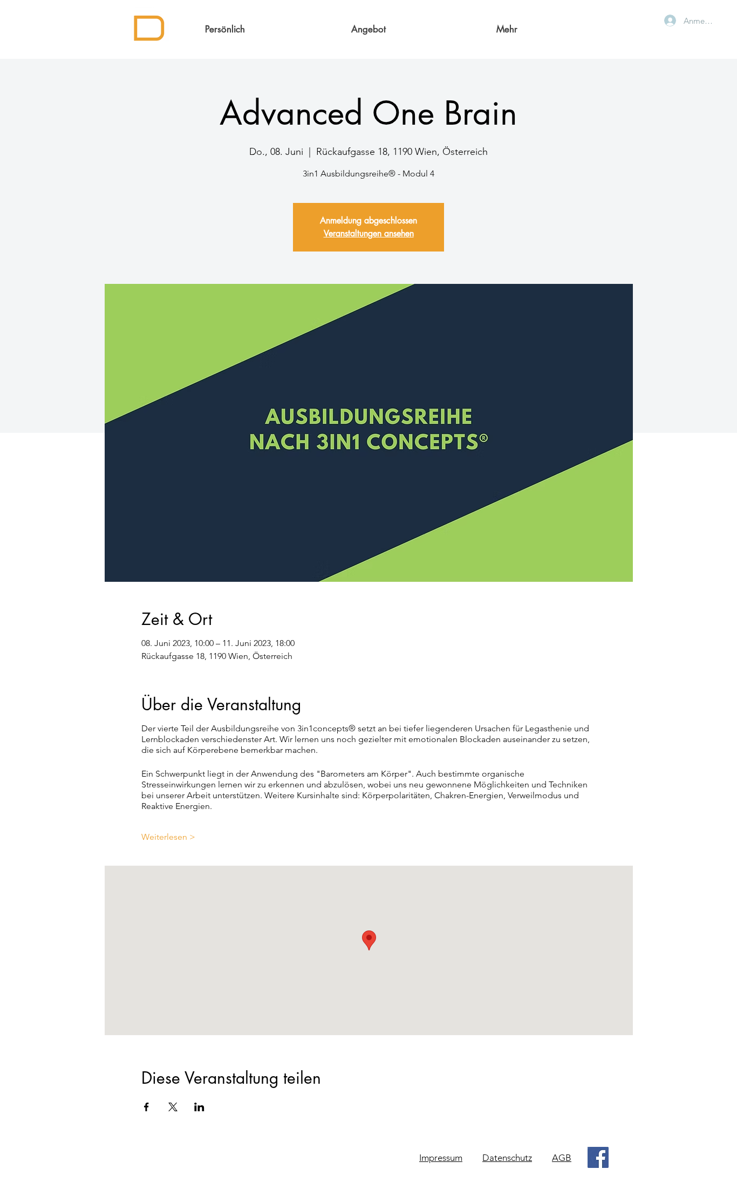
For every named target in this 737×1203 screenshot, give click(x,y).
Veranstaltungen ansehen (369, 233)
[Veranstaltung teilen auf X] (173, 1107)
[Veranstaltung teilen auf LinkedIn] (199, 1107)
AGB (561, 1157)
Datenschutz (507, 1157)
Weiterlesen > (168, 837)
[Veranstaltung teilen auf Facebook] (146, 1107)
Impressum (440, 1157)
